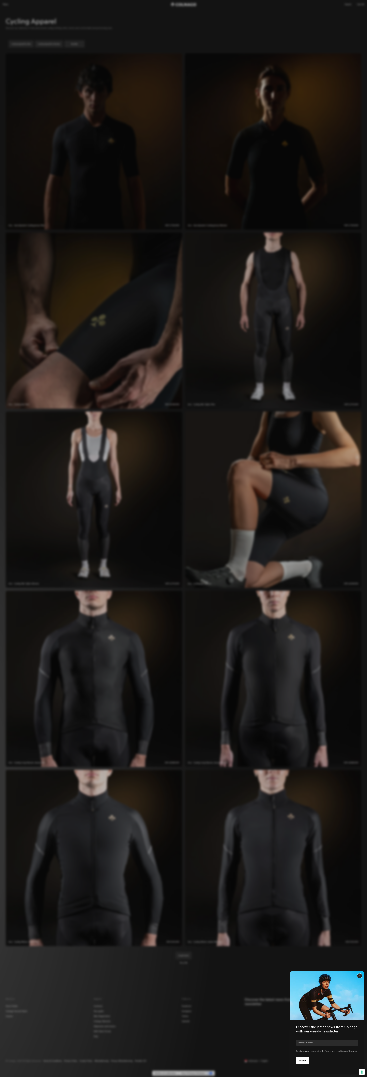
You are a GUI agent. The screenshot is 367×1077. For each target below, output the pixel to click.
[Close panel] (359, 976)
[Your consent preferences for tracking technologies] (362, 1072)
